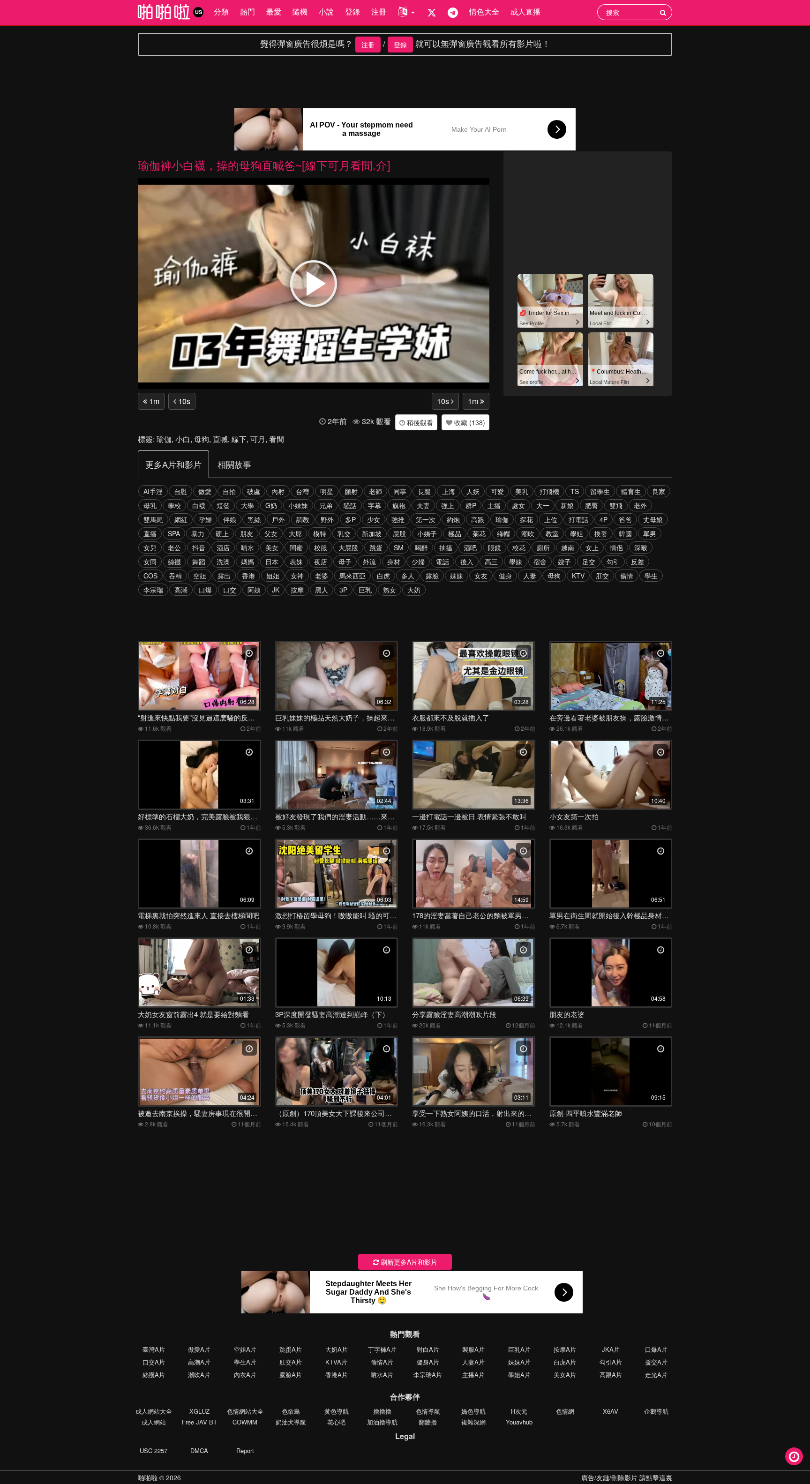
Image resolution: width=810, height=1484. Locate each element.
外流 (369, 561)
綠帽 (503, 533)
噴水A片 (382, 1374)
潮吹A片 (199, 1374)
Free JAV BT (199, 1421)
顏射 (351, 491)
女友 (481, 575)
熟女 (389, 589)
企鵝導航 (656, 1411)
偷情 (626, 575)
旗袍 (398, 505)
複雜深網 (473, 1421)
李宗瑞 (153, 589)
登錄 (352, 11)
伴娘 (229, 519)
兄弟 (325, 505)
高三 (491, 561)
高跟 (477, 519)
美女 (271, 547)
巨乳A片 (519, 1349)
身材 (393, 561)
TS (574, 491)
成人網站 (154, 1421)
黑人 (321, 589)
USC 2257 (153, 1450)
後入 (466, 561)
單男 (649, 533)
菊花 (479, 533)
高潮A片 (199, 1361)
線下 (239, 439)
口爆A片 (656, 1349)
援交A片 (656, 1361)
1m (153, 401)
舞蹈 (198, 561)
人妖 (473, 491)
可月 (257, 439)
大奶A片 (336, 1349)
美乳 (521, 491)
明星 (326, 491)
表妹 (296, 561)
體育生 (631, 491)
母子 (345, 561)
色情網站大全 (245, 1411)
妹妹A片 (519, 1361)
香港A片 (336, 1374)
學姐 (576, 533)
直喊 (220, 439)
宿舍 (540, 561)
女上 (592, 547)
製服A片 (473, 1349)
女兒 (150, 547)
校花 (518, 547)
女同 (150, 561)
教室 (552, 533)
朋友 (246, 533)
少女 (373, 519)
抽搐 (445, 547)
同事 (399, 491)
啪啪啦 (148, 1477)
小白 (182, 439)
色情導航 (428, 1411)
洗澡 (223, 561)
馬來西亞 (352, 575)
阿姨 (254, 589)
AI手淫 (153, 491)
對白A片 (428, 1349)
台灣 (302, 491)
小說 (326, 11)
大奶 (413, 589)
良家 (658, 491)
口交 (229, 589)
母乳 (150, 505)
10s (183, 401)
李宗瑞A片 (427, 1374)
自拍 (229, 491)
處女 (518, 505)
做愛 (204, 491)
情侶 (616, 547)
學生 (651, 575)
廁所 (543, 547)
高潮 (181, 589)
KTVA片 (336, 1361)
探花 (526, 519)
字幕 (374, 505)
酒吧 (470, 547)
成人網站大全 (153, 1411)
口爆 (205, 589)
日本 (271, 561)
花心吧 (336, 1421)
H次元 (519, 1411)
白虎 (383, 575)
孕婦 (205, 519)
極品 (454, 533)
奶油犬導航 (291, 1421)
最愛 (273, 11)
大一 (542, 505)
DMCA (199, 1450)
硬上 (222, 533)
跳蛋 (375, 547)
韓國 (625, 533)
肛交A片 (290, 1361)
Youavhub (519, 1421)
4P (604, 519)
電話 (442, 561)
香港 (248, 575)
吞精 (175, 575)
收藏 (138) (468, 422)
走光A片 (656, 1374)
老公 (174, 547)
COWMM (244, 1421)
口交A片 (153, 1361)
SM (399, 547)
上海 (448, 491)
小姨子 (427, 533)
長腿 (424, 491)
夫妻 (423, 505)
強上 (447, 505)
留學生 (600, 491)
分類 (221, 11)
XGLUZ (199, 1411)
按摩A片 (565, 1349)
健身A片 (428, 1361)
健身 (505, 575)
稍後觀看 (419, 422)
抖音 (198, 547)
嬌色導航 (473, 1411)
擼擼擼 (382, 1411)
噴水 (247, 547)
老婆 (321, 575)
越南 (567, 547)
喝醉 (421, 547)
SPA (174, 533)
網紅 (181, 519)
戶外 (278, 519)
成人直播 (525, 11)
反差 (637, 561)
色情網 (565, 1411)
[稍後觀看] (794, 1456)
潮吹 (527, 533)
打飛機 (549, 491)
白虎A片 (565, 1361)
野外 (327, 519)
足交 (588, 561)
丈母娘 (653, 519)
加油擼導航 (382, 1421)
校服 (320, 547)
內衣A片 (245, 1374)
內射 (278, 491)
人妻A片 (473, 1361)
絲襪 (174, 561)
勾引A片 (611, 1361)
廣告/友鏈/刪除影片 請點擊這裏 (626, 1477)
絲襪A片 (153, 1374)
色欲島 (291, 1411)
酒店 (223, 547)
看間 (276, 439)
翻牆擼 (428, 1421)
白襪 (198, 505)
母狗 (201, 439)
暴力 (197, 533)
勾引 (613, 561)
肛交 (602, 575)
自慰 (180, 491)
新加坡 (372, 533)
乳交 (344, 533)
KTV (578, 575)
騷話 (350, 505)
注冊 (378, 11)
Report (245, 1450)
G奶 (271, 505)
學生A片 (245, 1361)
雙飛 (615, 505)
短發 (223, 505)
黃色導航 (336, 1411)
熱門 (247, 11)
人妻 (529, 575)
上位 (550, 519)
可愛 (497, 491)
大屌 (295, 533)
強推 (398, 519)
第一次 (425, 519)
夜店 (320, 561)
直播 (150, 533)
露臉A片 (290, 1374)
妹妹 (456, 575)
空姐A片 (245, 1349)
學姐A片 (519, 1374)
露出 (224, 575)
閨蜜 (296, 547)
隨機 (300, 11)
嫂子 (564, 561)
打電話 (578, 519)
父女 (271, 533)
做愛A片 (199, 1349)
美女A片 (565, 1374)
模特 (319, 533)
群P (470, 505)
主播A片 (473, 1374)
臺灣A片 (153, 1349)
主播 (494, 505)
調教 (302, 519)
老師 (375, 491)
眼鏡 (494, 547)
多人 (407, 575)
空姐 (199, 575)
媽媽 (247, 561)
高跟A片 (611, 1374)
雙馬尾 (153, 519)
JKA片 (611, 1349)
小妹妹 (298, 505)
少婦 (418, 561)
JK (275, 589)
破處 (253, 491)
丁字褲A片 (382, 1349)
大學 (247, 505)
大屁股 (348, 547)
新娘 (567, 505)
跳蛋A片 (290, 1349)
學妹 (515, 561)
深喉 (640, 547)
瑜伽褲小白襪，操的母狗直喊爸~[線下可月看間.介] (264, 165)
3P (343, 589)
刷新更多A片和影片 (408, 1262)
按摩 (297, 589)
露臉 (432, 575)
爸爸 (625, 519)
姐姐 (272, 575)
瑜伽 (164, 439)
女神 (297, 575)
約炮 (453, 519)
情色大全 (484, 11)
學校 (174, 505)
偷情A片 (382, 1361)
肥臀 (591, 505)
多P (350, 519)
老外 (640, 505)
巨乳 (365, 589)
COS (150, 575)
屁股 (399, 533)
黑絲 (254, 519)
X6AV (610, 1411)
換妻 (601, 533)
